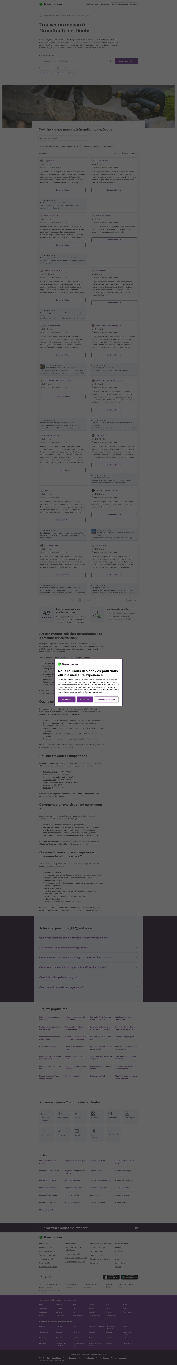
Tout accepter (66, 699)
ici (87, 689)
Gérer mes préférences (106, 699)
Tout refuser (85, 699)
